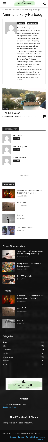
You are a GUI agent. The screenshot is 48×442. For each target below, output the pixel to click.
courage (5, 109)
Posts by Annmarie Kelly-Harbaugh (28, 10)
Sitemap (13, 437)
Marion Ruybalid (20, 146)
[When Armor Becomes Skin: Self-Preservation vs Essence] (8, 194)
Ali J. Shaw (17, 135)
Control (20, 215)
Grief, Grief (21, 203)
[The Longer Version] (8, 230)
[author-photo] (11, 52)
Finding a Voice (11, 112)
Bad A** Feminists (24, 276)
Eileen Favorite (19, 157)
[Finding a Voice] (24, 99)
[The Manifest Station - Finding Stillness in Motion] (24, 384)
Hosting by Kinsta (9, 407)
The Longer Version (24, 227)
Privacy (21, 437)
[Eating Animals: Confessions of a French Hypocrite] (8, 267)
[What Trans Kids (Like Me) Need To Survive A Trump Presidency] (8, 254)
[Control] (8, 218)
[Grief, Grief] (8, 206)
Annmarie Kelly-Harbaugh (11, 116)
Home (4, 10)
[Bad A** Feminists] (8, 279)
